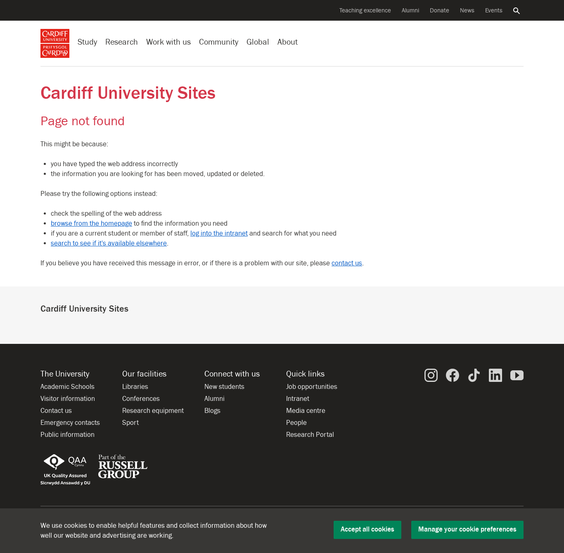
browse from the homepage (91, 223)
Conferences (141, 399)
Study (87, 42)
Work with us (168, 42)
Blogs (212, 411)
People (296, 423)
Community (218, 42)
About (287, 42)
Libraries (135, 387)
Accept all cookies (367, 529)
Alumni (410, 10)
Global (257, 42)
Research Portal (310, 435)
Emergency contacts (70, 423)
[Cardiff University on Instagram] (431, 375)
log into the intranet (219, 233)
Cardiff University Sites (128, 93)
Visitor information (67, 399)
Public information (67, 435)
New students (224, 387)
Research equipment (153, 411)
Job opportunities (311, 387)
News (467, 10)
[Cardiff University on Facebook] (452, 375)
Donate (439, 10)
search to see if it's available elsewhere (109, 243)
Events (493, 10)
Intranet (297, 399)
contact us (347, 263)
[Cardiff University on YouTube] (517, 375)
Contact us (56, 411)
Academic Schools (67, 387)
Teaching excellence (365, 10)
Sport (130, 423)
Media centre (305, 411)
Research (121, 42)
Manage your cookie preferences (467, 529)
